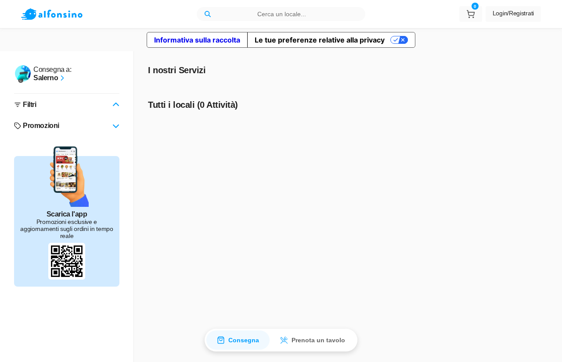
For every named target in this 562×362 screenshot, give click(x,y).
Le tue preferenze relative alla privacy (320, 39)
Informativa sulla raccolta (197, 39)
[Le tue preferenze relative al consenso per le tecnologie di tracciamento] (546, 346)
